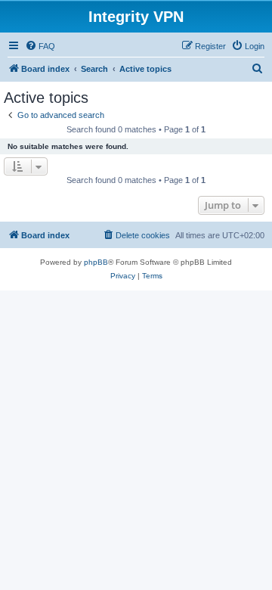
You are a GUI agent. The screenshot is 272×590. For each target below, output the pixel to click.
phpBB (96, 262)
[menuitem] (40, 46)
